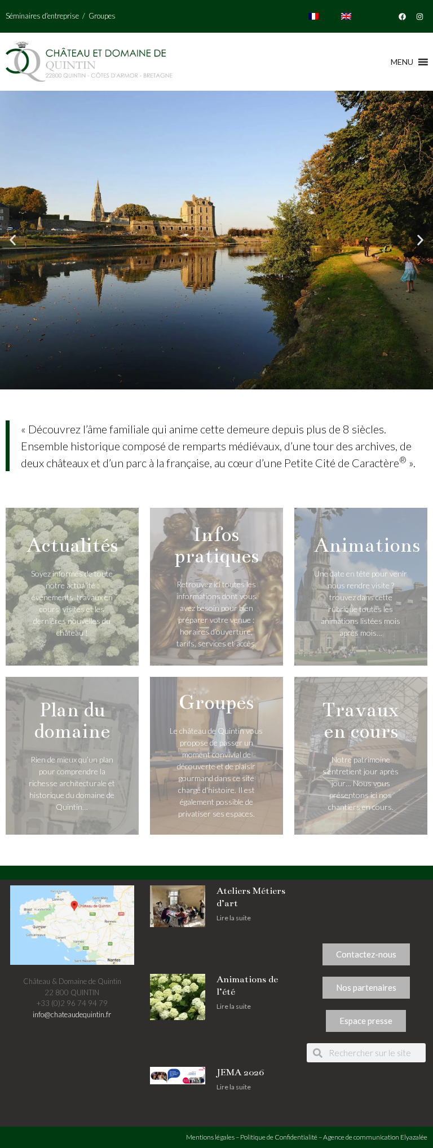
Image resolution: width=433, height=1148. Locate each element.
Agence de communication (361, 1137)
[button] (13, 240)
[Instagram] (420, 16)
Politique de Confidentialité (278, 1137)
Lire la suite (233, 918)
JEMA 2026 (240, 1072)
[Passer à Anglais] (346, 16)
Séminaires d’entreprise (42, 15)
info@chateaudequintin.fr (72, 1014)
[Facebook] (402, 16)
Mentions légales (210, 1137)
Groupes (102, 15)
